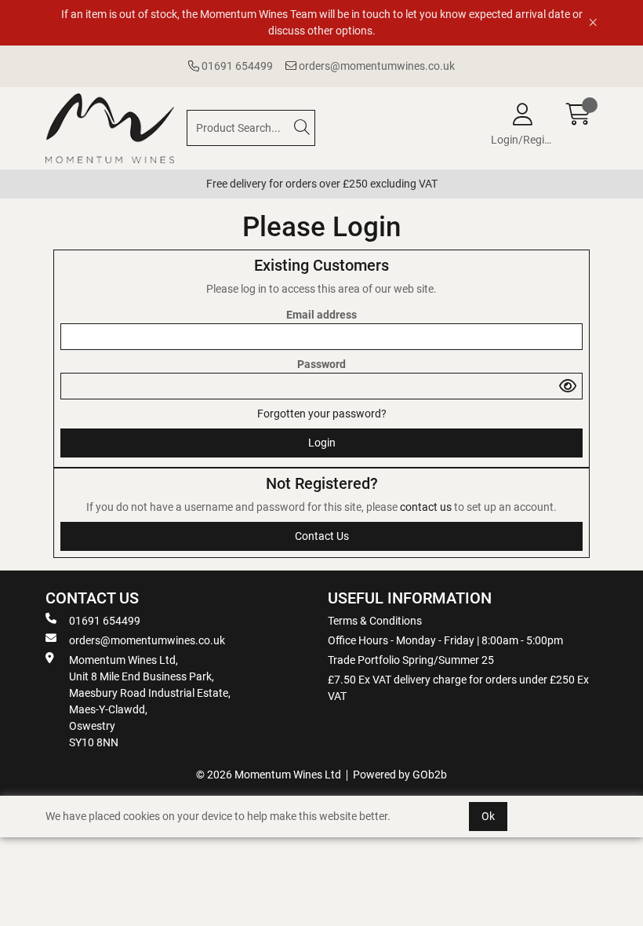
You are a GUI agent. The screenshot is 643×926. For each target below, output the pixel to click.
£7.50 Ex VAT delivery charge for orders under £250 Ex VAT (458, 687)
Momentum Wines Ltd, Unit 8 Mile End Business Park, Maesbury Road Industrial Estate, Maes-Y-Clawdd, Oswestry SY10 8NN (150, 701)
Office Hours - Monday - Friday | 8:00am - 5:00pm (445, 640)
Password (321, 364)
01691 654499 (236, 66)
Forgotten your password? (322, 413)
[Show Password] (568, 386)
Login (322, 442)
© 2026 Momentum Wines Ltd (268, 774)
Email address (321, 314)
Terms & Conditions (375, 620)
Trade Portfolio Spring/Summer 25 (411, 660)
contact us (427, 507)
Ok (488, 816)
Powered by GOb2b (400, 774)
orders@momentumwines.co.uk (375, 66)
